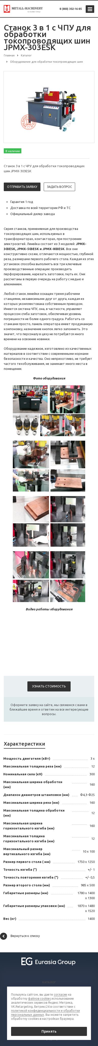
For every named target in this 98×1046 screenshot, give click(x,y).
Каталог (49, 982)
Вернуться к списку (25, 935)
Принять (49, 1031)
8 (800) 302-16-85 (71, 8)
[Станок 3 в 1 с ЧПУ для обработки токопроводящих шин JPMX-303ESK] (49, 107)
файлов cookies (39, 998)
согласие (60, 994)
